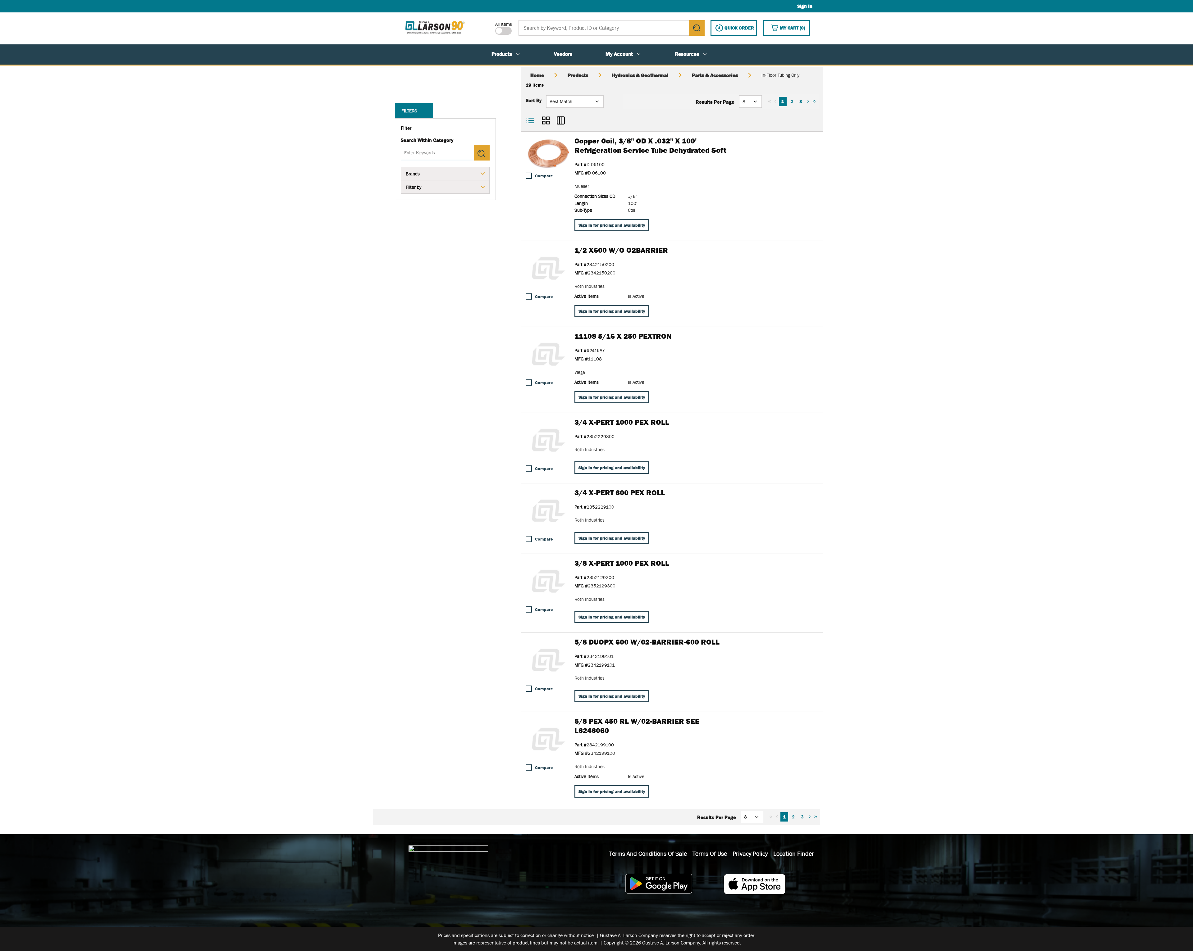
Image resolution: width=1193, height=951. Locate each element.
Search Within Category (427, 140)
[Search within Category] (482, 153)
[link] (769, 101)
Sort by (534, 100)
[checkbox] (529, 176)
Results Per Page (715, 102)
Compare (544, 175)
